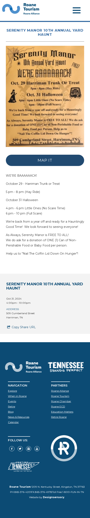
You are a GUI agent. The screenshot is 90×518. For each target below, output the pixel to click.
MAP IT (45, 160)
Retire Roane (59, 416)
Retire (11, 406)
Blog (11, 411)
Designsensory (53, 497)
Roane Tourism (60, 396)
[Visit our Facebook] (11, 448)
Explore (12, 390)
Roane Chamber (61, 401)
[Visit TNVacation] (23, 470)
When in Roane (17, 396)
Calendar (13, 422)
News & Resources (18, 416)
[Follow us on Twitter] (20, 448)
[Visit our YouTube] (37, 448)
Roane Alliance (60, 390)
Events (12, 401)
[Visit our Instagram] (28, 448)
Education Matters (62, 411)
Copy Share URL (23, 327)
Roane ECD (58, 406)
